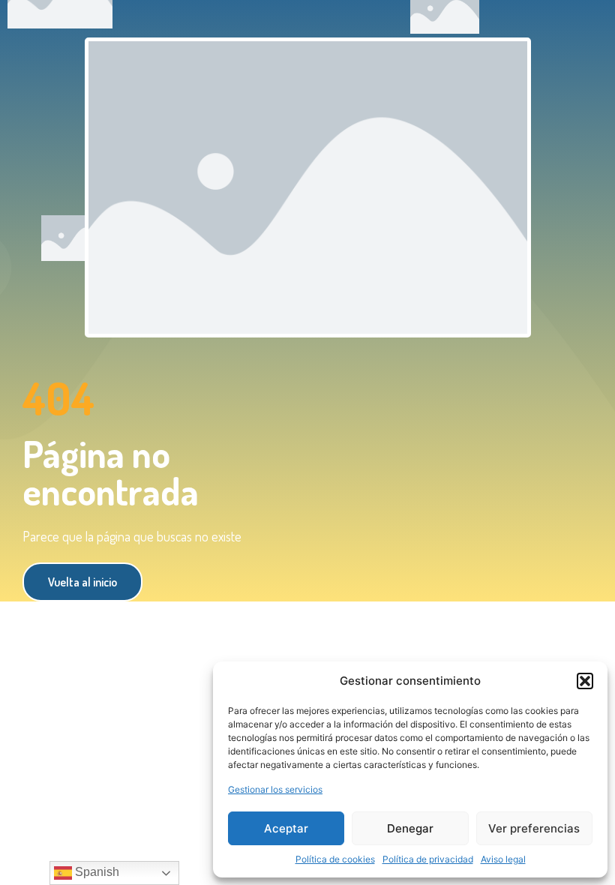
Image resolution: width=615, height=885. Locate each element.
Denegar (410, 828)
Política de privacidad (427, 859)
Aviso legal (503, 859)
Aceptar (286, 828)
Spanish (95, 872)
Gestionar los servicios (275, 789)
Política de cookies (335, 859)
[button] (585, 681)
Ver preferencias (534, 828)
